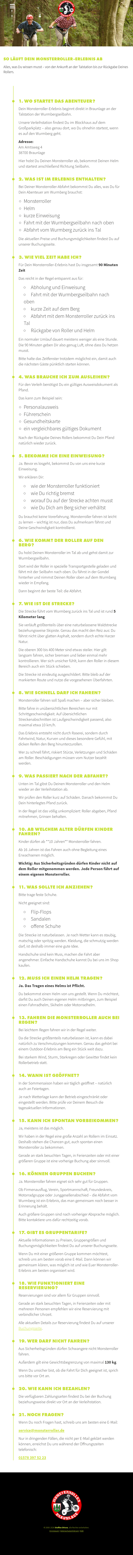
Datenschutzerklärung (69, 1530)
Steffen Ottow (61, 1527)
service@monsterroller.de (41, 1430)
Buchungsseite (30, 1328)
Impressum (54, 1530)
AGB (81, 1530)
